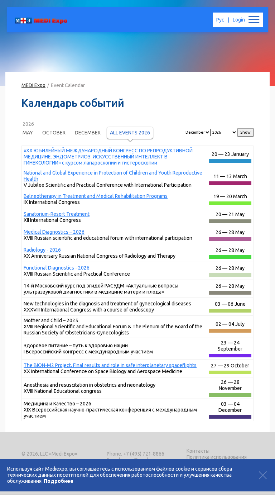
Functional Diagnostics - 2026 (57, 268)
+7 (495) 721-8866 (143, 454)
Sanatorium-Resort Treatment (57, 214)
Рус (220, 20)
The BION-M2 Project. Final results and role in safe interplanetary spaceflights (110, 365)
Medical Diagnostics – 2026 (54, 232)
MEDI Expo (33, 85)
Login (239, 20)
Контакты (198, 451)
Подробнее (58, 481)
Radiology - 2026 (42, 250)
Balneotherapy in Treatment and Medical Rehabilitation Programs (96, 196)
